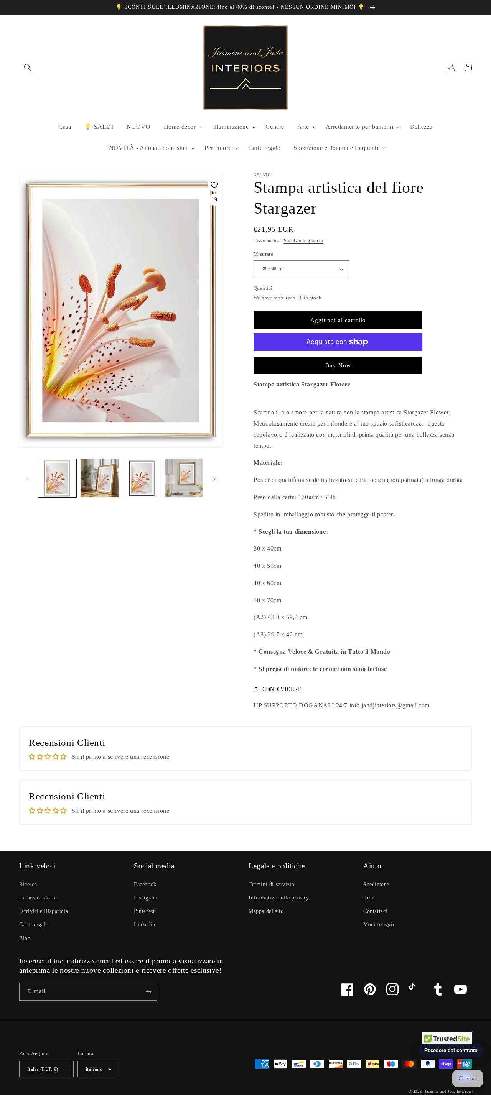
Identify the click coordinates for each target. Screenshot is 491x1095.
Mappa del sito (266, 911)
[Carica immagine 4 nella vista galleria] (184, 478)
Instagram (145, 898)
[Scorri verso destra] (214, 478)
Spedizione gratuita (303, 240)
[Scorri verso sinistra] (27, 478)
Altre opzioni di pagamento (338, 360)
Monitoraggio (379, 924)
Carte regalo (33, 924)
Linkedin (144, 924)
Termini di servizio (271, 884)
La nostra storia (38, 898)
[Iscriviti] (148, 992)
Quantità (263, 288)
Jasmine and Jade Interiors (448, 1091)
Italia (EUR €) (42, 1069)
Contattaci (375, 911)
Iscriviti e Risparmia (43, 911)
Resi (368, 898)
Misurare (263, 254)
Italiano (94, 1069)
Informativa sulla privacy (279, 898)
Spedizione (376, 884)
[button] (27, 67)
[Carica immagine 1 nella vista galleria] (57, 478)
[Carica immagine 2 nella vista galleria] (99, 478)
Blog (24, 938)
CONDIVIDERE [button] (282, 689)
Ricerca (28, 884)
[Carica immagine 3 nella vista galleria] (142, 478)
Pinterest (144, 911)
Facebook (145, 884)
